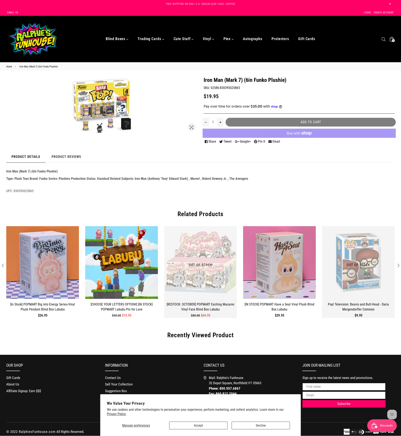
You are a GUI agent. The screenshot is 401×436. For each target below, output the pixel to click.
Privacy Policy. (116, 414)
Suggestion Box (116, 391)
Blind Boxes (116, 39)
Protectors (280, 39)
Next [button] (398, 265)
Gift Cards (306, 39)
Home (9, 66)
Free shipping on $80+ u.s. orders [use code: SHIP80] (200, 4)
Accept (198, 425)
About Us (12, 384)
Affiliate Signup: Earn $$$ (23, 391)
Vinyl (207, 39)
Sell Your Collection (119, 384)
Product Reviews (66, 157)
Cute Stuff (183, 39)
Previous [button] (2, 265)
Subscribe (343, 404)
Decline (261, 425)
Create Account (384, 12)
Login (367, 12)
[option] (39, 275)
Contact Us (113, 378)
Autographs (252, 39)
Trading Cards (150, 39)
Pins (227, 39)
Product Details (25, 157)
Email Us (12, 12)
